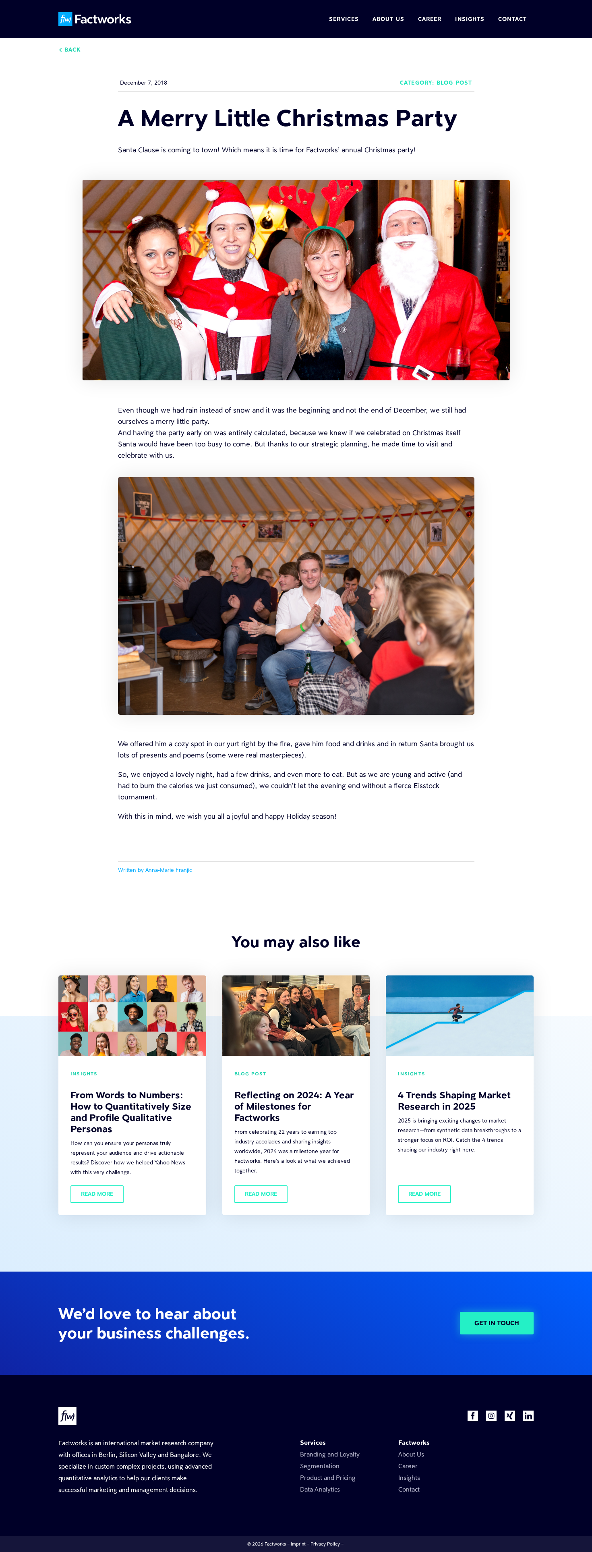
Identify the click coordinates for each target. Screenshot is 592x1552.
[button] (344, 20)
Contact (409, 1489)
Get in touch (496, 1323)
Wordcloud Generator (499, 1454)
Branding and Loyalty (330, 1454)
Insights (409, 1477)
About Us (411, 1454)
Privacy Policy (325, 1544)
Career (408, 1466)
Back (72, 49)
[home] (95, 19)
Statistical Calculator (496, 1466)
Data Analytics (320, 1489)
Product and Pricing (328, 1477)
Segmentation (319, 1466)
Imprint (298, 1544)
